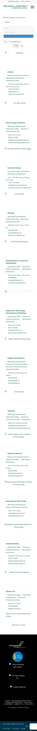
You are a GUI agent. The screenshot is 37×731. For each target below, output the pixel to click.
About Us (18, 704)
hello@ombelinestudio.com (16, 561)
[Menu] (31, 7)
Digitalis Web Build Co (16, 358)
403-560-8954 (13, 606)
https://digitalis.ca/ (14, 383)
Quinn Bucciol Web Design (16, 501)
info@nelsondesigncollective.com (18, 140)
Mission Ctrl (10, 591)
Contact (29, 704)
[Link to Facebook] (29, 727)
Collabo (10, 72)
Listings (7, 22)
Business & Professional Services (18, 76)
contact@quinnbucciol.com (16, 513)
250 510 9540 (12, 378)
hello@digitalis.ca (13, 380)
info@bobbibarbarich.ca (15, 280)
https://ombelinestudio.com (16, 564)
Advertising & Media (13, 267)
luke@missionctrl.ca (14, 609)
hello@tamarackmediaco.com (17, 426)
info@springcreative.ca (15, 473)
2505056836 (12, 278)
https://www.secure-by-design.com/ (19, 188)
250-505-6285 (13, 230)
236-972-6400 (13, 328)
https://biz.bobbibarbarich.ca (17, 283)
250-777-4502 (13, 558)
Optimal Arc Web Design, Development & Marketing (16, 312)
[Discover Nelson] (15, 7)
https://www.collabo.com (16, 94)
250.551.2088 (12, 471)
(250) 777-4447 (13, 137)
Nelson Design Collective (15, 123)
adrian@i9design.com (15, 233)
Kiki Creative (20, 724)
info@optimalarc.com (15, 330)
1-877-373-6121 (13, 183)
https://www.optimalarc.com (17, 333)
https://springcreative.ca (15, 476)
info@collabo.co (13, 92)
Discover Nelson (13, 702)
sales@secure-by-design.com (17, 185)
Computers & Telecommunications (18, 171)
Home (7, 701)
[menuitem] (13, 1)
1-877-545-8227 (13, 89)
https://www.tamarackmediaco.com (19, 428)
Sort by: (14, 42)
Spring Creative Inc (15, 453)
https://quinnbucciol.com (16, 516)
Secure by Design (14, 168)
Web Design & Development (16, 126)
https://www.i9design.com (16, 235)
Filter (5, 42)
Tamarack (11, 411)
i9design (11, 213)
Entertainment (26, 420)
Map (22, 46)
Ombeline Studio (12, 544)
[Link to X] (26, 727)
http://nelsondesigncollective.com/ (19, 143)
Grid (16, 46)
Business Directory (21, 701)
